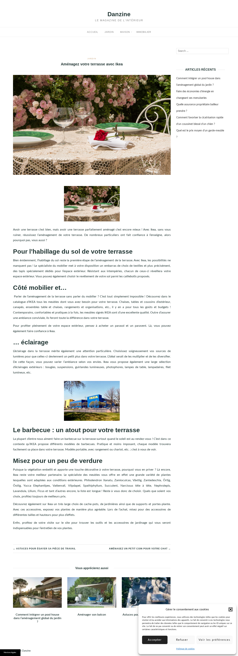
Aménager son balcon (92, 614)
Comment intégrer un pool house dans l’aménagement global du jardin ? (37, 618)
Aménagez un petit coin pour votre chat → (140, 548)
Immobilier (143, 32)
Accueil (92, 32)
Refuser (182, 639)
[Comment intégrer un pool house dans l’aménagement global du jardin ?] (37, 592)
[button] (230, 609)
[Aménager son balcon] (91, 592)
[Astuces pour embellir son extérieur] (146, 592)
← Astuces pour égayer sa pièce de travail (44, 548)
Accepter (155, 639)
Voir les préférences (214, 639)
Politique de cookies (185, 649)
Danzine (119, 14)
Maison (125, 32)
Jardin (109, 32)
